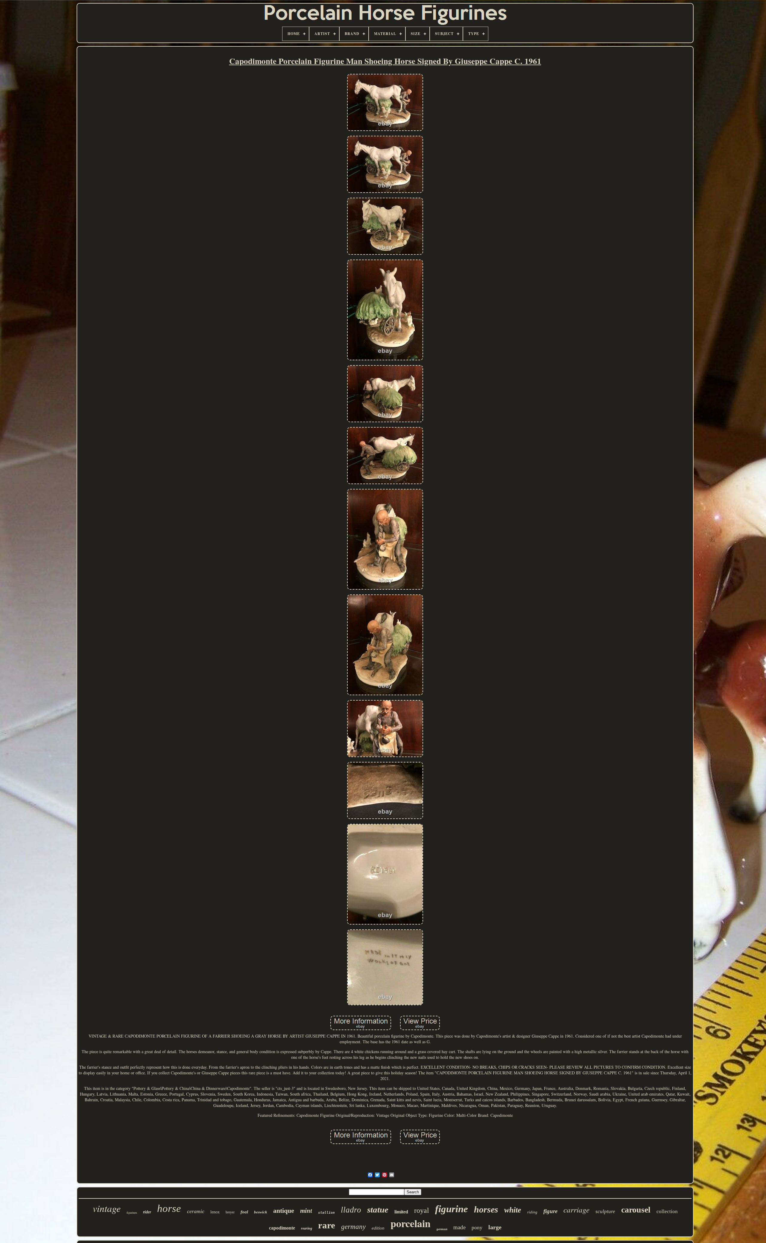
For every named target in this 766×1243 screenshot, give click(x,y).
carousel (636, 1209)
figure (550, 1211)
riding (532, 1212)
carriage (576, 1209)
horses (486, 1209)
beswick (260, 1212)
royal (421, 1210)
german (442, 1229)
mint (306, 1210)
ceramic (195, 1211)
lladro (351, 1209)
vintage (107, 1208)
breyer (230, 1212)
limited (401, 1211)
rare (326, 1225)
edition (378, 1228)
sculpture (605, 1211)
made (459, 1227)
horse (169, 1208)
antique (283, 1210)
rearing (306, 1228)
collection (667, 1211)
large (494, 1227)
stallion (326, 1213)
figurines (132, 1212)
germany (353, 1226)
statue (377, 1209)
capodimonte (282, 1227)
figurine (451, 1209)
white (512, 1210)
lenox (215, 1212)
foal (244, 1212)
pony (477, 1227)
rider (147, 1212)
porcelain (410, 1223)
